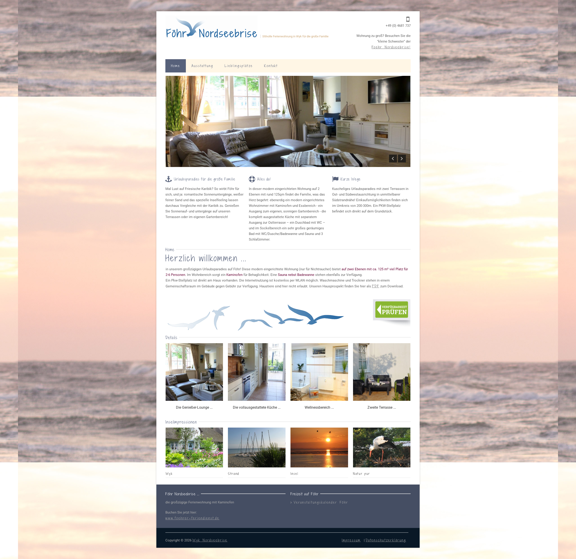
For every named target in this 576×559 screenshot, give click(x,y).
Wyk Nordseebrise (209, 540)
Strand (233, 473)
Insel (294, 473)
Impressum (351, 540)
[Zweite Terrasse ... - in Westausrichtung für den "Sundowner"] (382, 372)
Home (175, 65)
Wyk (169, 473)
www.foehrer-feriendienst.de (192, 518)
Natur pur (361, 473)
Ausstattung (202, 65)
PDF (375, 286)
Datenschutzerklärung (386, 540)
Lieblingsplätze (239, 65)
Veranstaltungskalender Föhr (321, 502)
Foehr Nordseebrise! (391, 47)
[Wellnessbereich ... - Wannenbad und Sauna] (319, 372)
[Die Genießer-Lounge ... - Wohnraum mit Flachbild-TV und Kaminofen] (194, 372)
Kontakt (271, 65)
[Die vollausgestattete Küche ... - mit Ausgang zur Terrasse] (257, 372)
